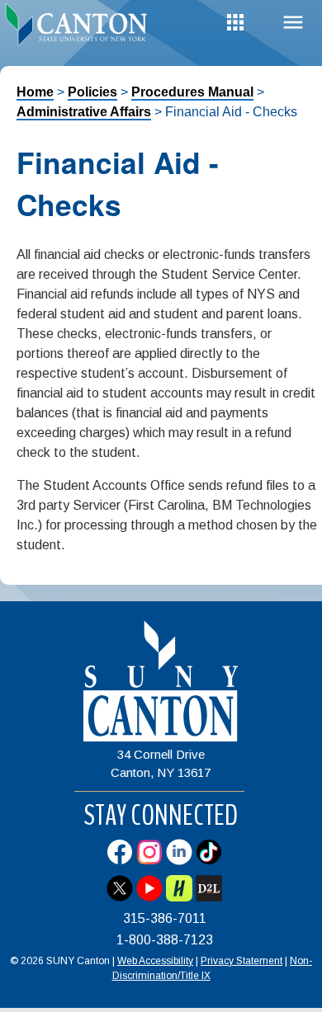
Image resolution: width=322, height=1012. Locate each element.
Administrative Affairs (84, 112)
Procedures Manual (192, 92)
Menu (293, 22)
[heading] (80, 28)
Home (35, 92)
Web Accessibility (155, 961)
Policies (92, 92)
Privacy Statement (241, 961)
